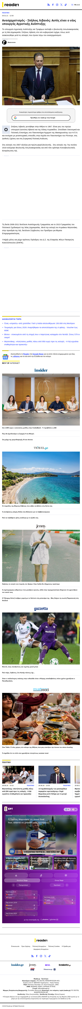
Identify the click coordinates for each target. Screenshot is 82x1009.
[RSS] (49, 5)
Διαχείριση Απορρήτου (41, 949)
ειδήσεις (16, 356)
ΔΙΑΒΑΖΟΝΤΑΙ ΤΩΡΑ (11, 319)
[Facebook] (53, 5)
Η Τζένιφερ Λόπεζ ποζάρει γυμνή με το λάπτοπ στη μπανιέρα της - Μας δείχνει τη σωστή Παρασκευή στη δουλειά (40, 599)
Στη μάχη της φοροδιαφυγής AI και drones (17, 439)
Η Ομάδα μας (66, 946)
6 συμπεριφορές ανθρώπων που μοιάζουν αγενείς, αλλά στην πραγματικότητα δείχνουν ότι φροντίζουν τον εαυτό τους (39, 591)
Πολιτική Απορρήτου (39, 946)
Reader (26, 354)
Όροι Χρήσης (25, 946)
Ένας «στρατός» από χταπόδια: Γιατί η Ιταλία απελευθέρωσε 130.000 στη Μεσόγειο (39, 323)
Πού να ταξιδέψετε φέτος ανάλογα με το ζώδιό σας (20, 518)
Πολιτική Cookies (54, 946)
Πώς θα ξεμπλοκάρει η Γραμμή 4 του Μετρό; (18, 434)
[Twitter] (61, 5)
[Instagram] (57, 5)
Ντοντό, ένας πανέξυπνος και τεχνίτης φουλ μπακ (20, 667)
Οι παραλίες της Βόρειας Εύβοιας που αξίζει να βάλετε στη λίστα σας (27, 506)
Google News (38, 354)
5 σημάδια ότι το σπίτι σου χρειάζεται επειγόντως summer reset (25, 753)
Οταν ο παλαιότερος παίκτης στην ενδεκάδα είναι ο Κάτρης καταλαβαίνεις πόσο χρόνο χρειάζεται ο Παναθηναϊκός (38, 680)
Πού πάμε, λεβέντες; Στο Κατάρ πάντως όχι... (18, 672)
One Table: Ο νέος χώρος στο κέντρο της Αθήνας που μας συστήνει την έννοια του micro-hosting (37, 747)
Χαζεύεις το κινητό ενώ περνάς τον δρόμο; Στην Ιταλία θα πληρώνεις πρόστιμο (31, 584)
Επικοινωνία (15, 946)
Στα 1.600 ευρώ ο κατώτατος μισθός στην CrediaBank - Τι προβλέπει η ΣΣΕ (29, 428)
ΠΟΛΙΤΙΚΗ (5, 13)
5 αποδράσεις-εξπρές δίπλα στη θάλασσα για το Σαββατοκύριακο (26, 512)
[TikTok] (66, 5)
